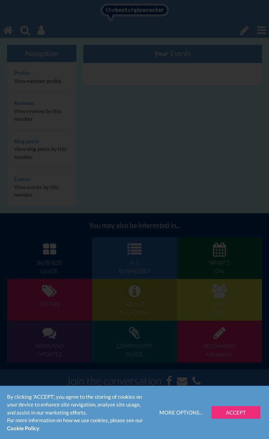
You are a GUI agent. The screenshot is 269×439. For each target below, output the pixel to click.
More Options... (180, 412)
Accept (236, 412)
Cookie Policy (23, 428)
